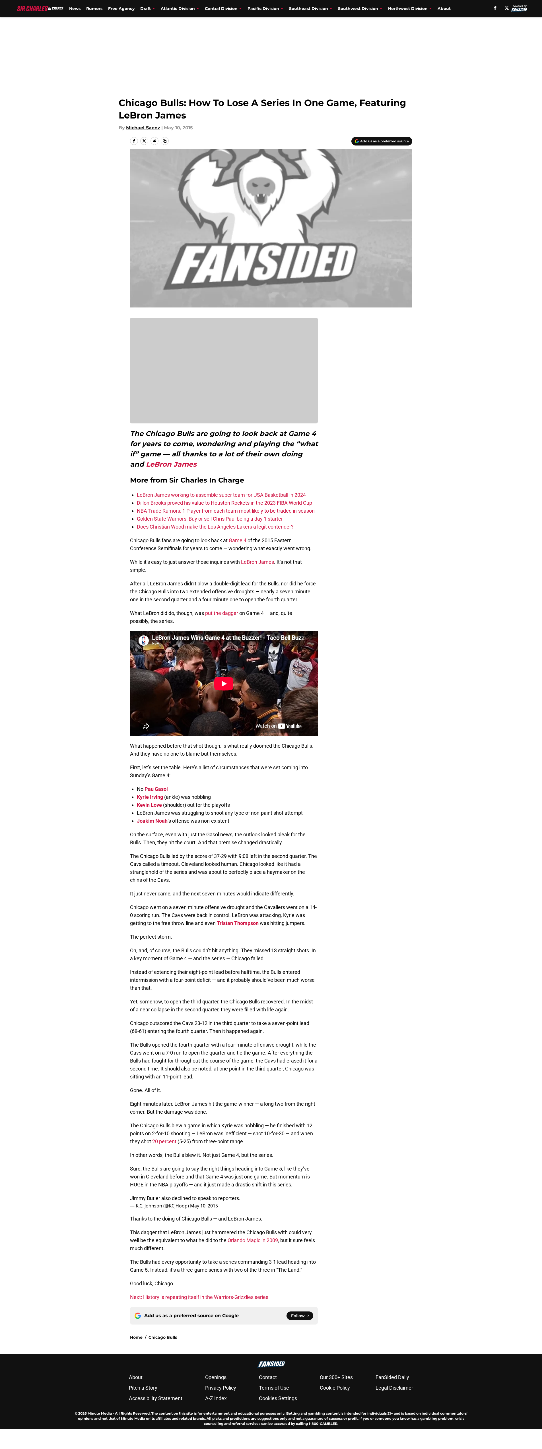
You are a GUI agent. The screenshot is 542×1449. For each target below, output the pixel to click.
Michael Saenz (143, 127)
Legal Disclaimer (394, 1388)
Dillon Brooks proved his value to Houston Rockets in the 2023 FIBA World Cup (224, 503)
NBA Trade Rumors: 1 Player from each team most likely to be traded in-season (226, 511)
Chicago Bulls (163, 1337)
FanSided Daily (392, 1377)
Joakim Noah (152, 821)
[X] (506, 8)
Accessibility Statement (155, 1398)
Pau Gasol (156, 789)
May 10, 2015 (204, 1206)
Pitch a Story (143, 1388)
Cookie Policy (335, 1388)
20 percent (164, 1141)
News (75, 8)
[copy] (165, 141)
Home (136, 1337)
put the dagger (221, 613)
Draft (145, 8)
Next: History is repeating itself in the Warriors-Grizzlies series (199, 1297)
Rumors (94, 8)
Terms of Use (274, 1388)
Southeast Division (308, 8)
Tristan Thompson (238, 923)
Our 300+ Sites (336, 1377)
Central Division (221, 8)
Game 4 (237, 540)
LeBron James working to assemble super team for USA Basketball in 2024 (221, 495)
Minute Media (100, 1413)
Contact (268, 1377)
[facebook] (495, 8)
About (444, 8)
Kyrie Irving (150, 797)
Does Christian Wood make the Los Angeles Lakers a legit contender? (215, 527)
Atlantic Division (178, 8)
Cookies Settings (278, 1398)
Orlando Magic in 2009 (253, 1240)
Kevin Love (149, 805)
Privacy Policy (220, 1388)
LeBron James (171, 464)
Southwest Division (358, 8)
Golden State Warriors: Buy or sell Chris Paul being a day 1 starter (210, 519)
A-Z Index (216, 1398)
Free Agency (121, 8)
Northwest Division (408, 8)
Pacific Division (263, 8)
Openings (215, 1377)
